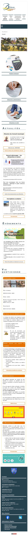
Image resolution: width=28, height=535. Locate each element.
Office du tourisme (11, 17)
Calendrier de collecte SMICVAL (5, 18)
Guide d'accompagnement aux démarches (14, 193)
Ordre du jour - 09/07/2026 (14, 147)
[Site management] (14, 533)
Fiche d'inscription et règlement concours (14, 261)
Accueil (3, 34)
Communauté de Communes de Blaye (18, 17)
